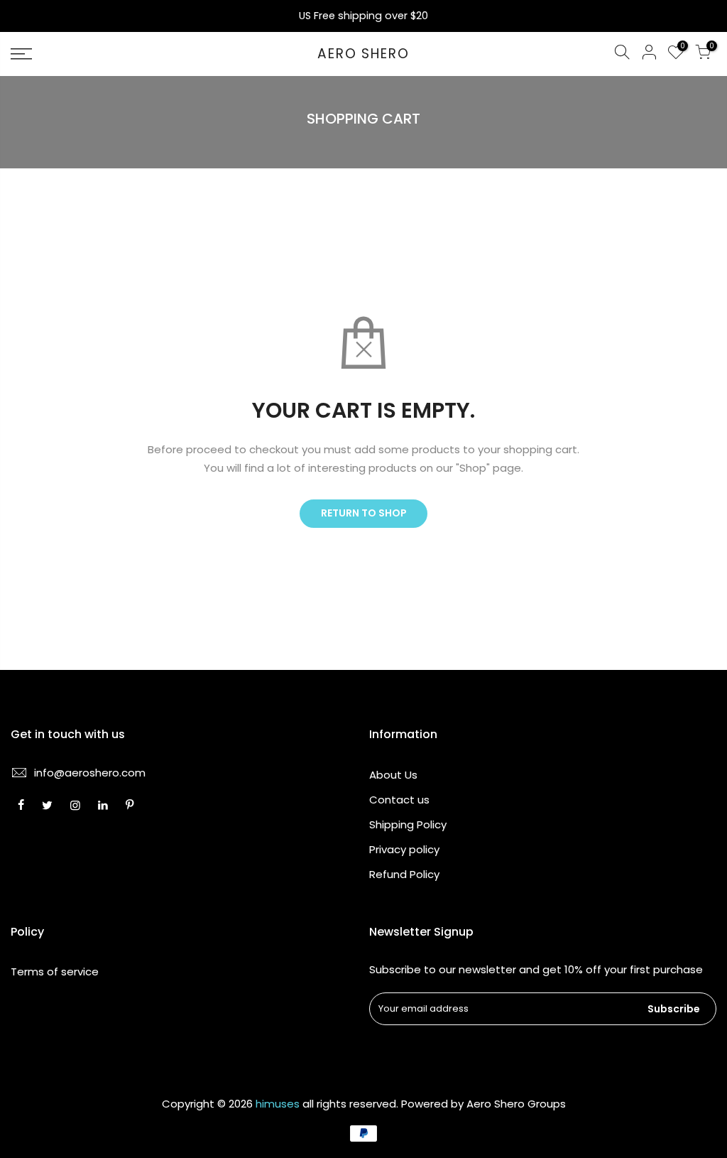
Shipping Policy (408, 824)
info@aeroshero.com (90, 772)
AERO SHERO (363, 54)
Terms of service (55, 971)
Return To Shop (364, 513)
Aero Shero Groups (516, 1103)
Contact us (399, 799)
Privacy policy (404, 849)
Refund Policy (404, 874)
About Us (393, 774)
